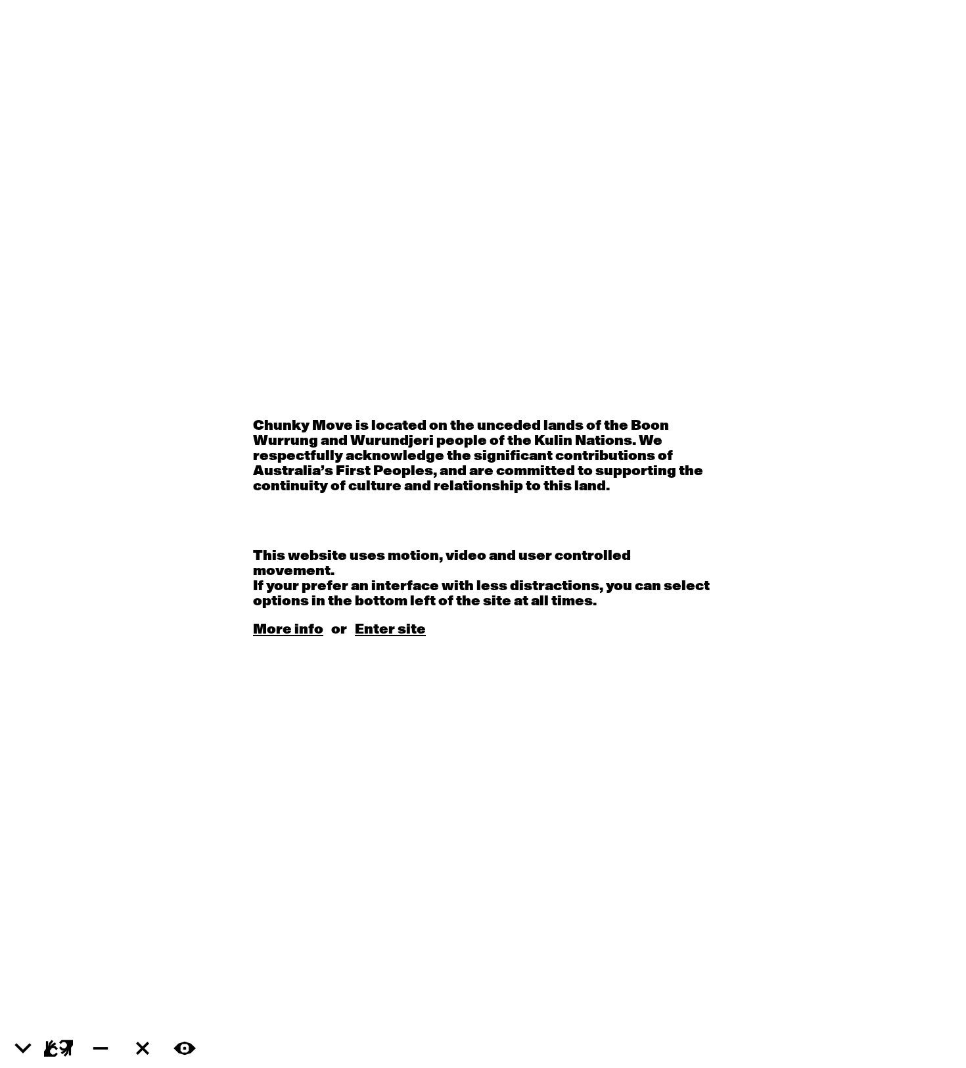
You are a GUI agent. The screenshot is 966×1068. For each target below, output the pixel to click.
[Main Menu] (23, 1049)
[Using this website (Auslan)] (58, 1048)
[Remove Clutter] (142, 1048)
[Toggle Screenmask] (184, 1048)
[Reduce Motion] (100, 1048)
